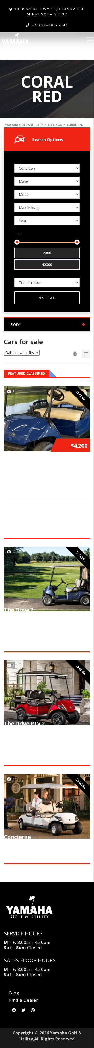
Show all (82, 373)
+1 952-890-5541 (50, 25)
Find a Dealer (23, 1000)
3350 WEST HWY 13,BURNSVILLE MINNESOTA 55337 (49, 11)
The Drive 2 (18, 609)
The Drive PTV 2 (24, 723)
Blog (14, 993)
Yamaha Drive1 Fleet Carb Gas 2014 (44, 466)
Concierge (17, 837)
